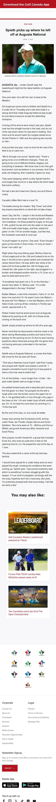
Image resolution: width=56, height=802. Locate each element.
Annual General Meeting (38, 717)
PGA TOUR (28, 24)
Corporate (7, 702)
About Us (6, 713)
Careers (5, 726)
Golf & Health (7, 739)
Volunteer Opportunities (12, 734)
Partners (5, 721)
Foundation (7, 717)
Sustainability (7, 743)
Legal (31, 702)
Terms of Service (35, 713)
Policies (31, 708)
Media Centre (8, 730)
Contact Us (7, 708)
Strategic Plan (34, 721)
